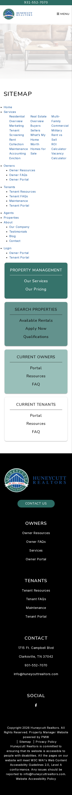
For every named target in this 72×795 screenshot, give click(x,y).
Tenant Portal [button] (19, 257)
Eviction (15, 158)
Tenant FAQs (18, 196)
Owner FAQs (18, 175)
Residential (17, 116)
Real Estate (38, 116)
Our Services (36, 281)
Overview (16, 121)
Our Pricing (36, 289)
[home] (18, 14)
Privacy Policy (46, 741)
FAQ (36, 384)
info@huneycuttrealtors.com (36, 674)
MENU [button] (64, 14)
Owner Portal (19, 179)
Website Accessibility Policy (36, 778)
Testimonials (18, 231)
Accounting (17, 153)
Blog (12, 236)
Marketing (16, 125)
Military (56, 130)
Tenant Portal (19, 205)
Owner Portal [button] (19, 253)
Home (8, 107)
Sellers (35, 130)
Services (10, 112)
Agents (9, 213)
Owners (9, 165)
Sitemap (25, 741)
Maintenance (18, 149)
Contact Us (36, 503)
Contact (15, 241)
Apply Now (36, 328)
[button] (36, 705)
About (8, 222)
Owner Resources (22, 170)
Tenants (9, 187)
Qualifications (36, 336)
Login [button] (8, 248)
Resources (35, 376)
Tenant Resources (22, 191)
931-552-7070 (36, 2)
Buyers (35, 125)
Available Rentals (36, 320)
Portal (36, 368)
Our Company (19, 227)
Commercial (60, 125)
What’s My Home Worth (38, 139)
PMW (45, 737)
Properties (11, 217)
